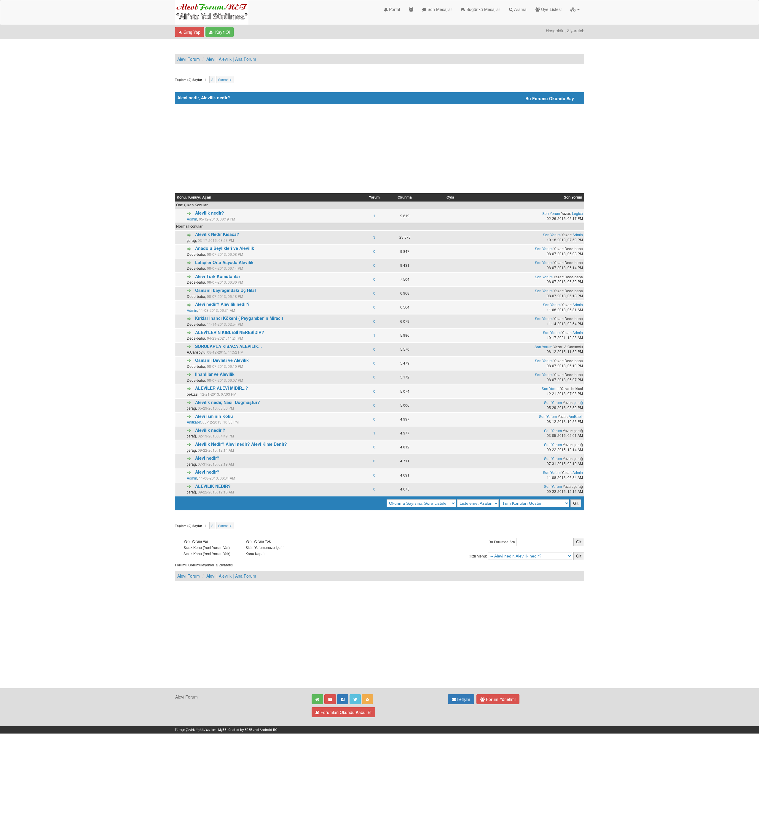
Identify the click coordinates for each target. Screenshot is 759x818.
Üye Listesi (551, 9)
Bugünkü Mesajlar (482, 9)
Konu (181, 197)
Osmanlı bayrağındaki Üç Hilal (225, 290)
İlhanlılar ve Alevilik (215, 374)
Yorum (374, 197)
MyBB (200, 730)
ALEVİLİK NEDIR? (213, 486)
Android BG (269, 730)
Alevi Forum (188, 59)
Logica (577, 213)
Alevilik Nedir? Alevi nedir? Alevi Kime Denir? (241, 444)
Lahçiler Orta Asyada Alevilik (224, 262)
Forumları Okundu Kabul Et (345, 712)
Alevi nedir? (207, 458)
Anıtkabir (194, 421)
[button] (575, 9)
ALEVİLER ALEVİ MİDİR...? (221, 388)
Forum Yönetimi (500, 699)
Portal (394, 9)
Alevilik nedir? (209, 213)
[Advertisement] (379, 148)
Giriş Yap (191, 32)
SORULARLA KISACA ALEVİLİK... (228, 346)
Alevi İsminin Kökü (214, 416)
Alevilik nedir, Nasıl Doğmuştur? (227, 402)
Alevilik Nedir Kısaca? (217, 234)
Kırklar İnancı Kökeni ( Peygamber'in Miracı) (239, 318)
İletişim (463, 699)
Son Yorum (573, 197)
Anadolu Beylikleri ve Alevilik (224, 248)
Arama (520, 9)
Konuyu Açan (199, 197)
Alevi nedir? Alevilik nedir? (222, 304)
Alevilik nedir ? (210, 430)
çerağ (578, 402)
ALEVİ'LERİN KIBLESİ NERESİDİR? (229, 332)
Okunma (405, 197)
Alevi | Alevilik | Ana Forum (231, 59)
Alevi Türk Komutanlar (217, 276)
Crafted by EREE (240, 730)
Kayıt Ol (222, 32)
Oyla (450, 197)
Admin (192, 218)
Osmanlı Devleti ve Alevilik (222, 360)
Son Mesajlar (439, 9)
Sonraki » (225, 79)
